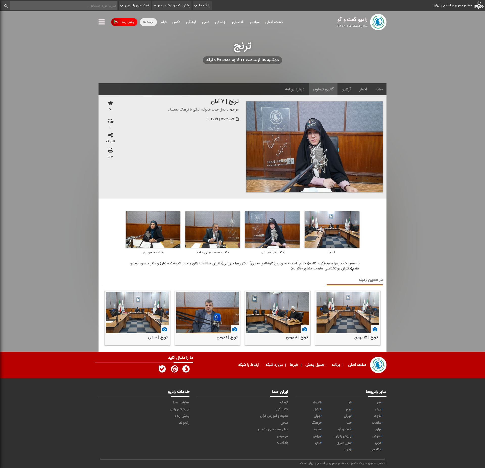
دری (318, 443)
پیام (348, 409)
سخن (284, 423)
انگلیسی (376, 449)
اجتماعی (221, 22)
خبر (379, 402)
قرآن (378, 429)
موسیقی (282, 436)
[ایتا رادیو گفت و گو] (174, 370)
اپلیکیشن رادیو (179, 409)
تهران (347, 416)
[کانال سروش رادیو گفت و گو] (185, 370)
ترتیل (317, 409)
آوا (349, 402)
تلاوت (377, 416)
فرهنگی (191, 22)
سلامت (376, 423)
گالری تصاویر (323, 89)
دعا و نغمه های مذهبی (273, 429)
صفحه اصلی (274, 22)
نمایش (376, 436)
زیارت (347, 449)
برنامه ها (148, 21)
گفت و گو (344, 429)
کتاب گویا (282, 409)
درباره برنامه (294, 89)
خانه (379, 89)
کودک (284, 402)
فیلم (164, 22)
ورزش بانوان (342, 436)
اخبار (363, 89)
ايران (378, 409)
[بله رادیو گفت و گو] (162, 370)
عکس (176, 22)
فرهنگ (316, 423)
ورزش (317, 436)
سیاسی (255, 22)
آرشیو (346, 89)
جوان (317, 416)
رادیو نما (184, 423)
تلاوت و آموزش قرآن (274, 416)
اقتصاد (316, 402)
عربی (378, 443)
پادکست (282, 443)
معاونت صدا (181, 402)
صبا (349, 423)
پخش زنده (128, 21)
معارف (317, 429)
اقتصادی (238, 22)
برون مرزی (344, 443)
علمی (205, 22)
